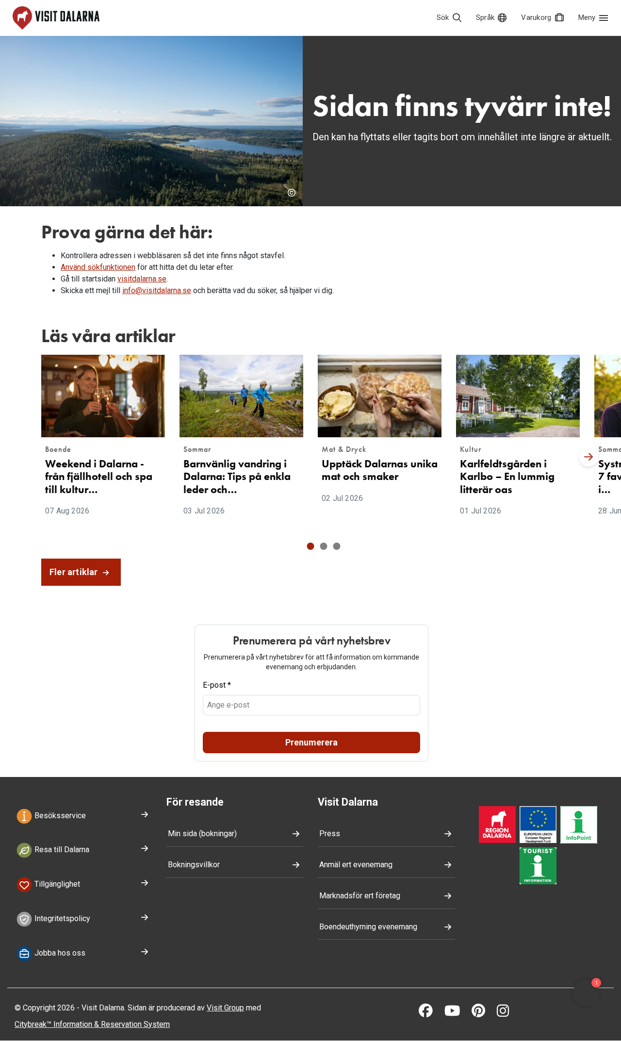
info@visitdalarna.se (156, 290)
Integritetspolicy (61, 918)
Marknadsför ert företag (359, 895)
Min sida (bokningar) (202, 833)
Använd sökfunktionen (98, 267)
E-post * (217, 685)
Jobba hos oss (59, 953)
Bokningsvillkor (194, 864)
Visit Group (225, 1007)
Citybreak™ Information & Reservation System (92, 1024)
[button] (310, 546)
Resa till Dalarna (61, 850)
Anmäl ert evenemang (355, 864)
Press (329, 833)
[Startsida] (56, 18)
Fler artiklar (74, 572)
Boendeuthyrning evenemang (368, 926)
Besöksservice (59, 815)
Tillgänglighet (56, 884)
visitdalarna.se (141, 278)
